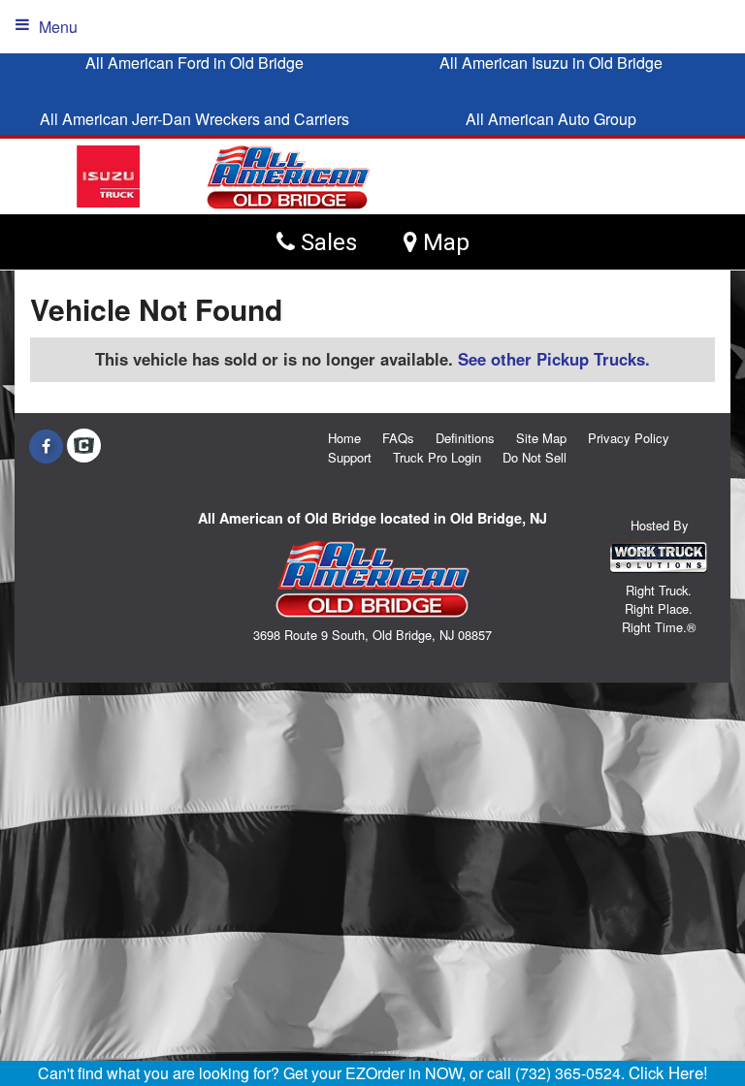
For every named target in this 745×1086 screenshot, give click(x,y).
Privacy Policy (628, 438)
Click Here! (668, 1072)
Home (344, 438)
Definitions (465, 438)
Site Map (541, 438)
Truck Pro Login (437, 457)
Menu (58, 27)
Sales (326, 242)
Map (443, 242)
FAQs (398, 438)
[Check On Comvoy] (84, 446)
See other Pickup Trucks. (554, 358)
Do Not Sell (534, 457)
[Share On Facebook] (46, 446)
